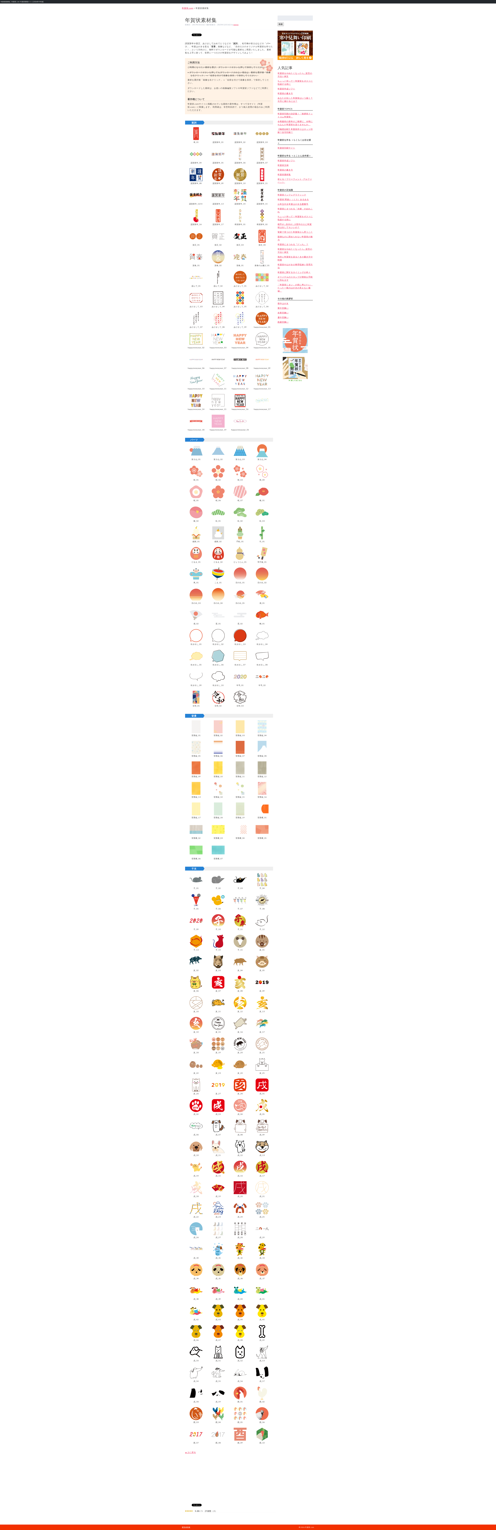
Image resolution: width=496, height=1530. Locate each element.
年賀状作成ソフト (286, 88)
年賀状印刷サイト (286, 148)
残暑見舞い (283, 322)
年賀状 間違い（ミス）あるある (293, 199)
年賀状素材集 (284, 174)
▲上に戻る (190, 1452)
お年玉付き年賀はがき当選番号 (293, 204)
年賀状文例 (283, 165)
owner (236, 25)
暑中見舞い (283, 317)
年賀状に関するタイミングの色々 (294, 272)
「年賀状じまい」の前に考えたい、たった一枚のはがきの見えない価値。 (295, 287)
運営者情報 (186, 1527)
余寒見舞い (283, 312)
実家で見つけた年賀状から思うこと (295, 232)
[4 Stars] (190, 1511)
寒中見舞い (283, 308)
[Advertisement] (206, 1479)
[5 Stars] (192, 1511)
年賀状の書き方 (285, 93)
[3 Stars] (189, 1511)
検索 (281, 24)
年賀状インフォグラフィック (292, 195)
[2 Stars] (187, 1511)
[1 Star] (186, 1511)
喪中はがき (283, 303)
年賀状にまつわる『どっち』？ (293, 244)
